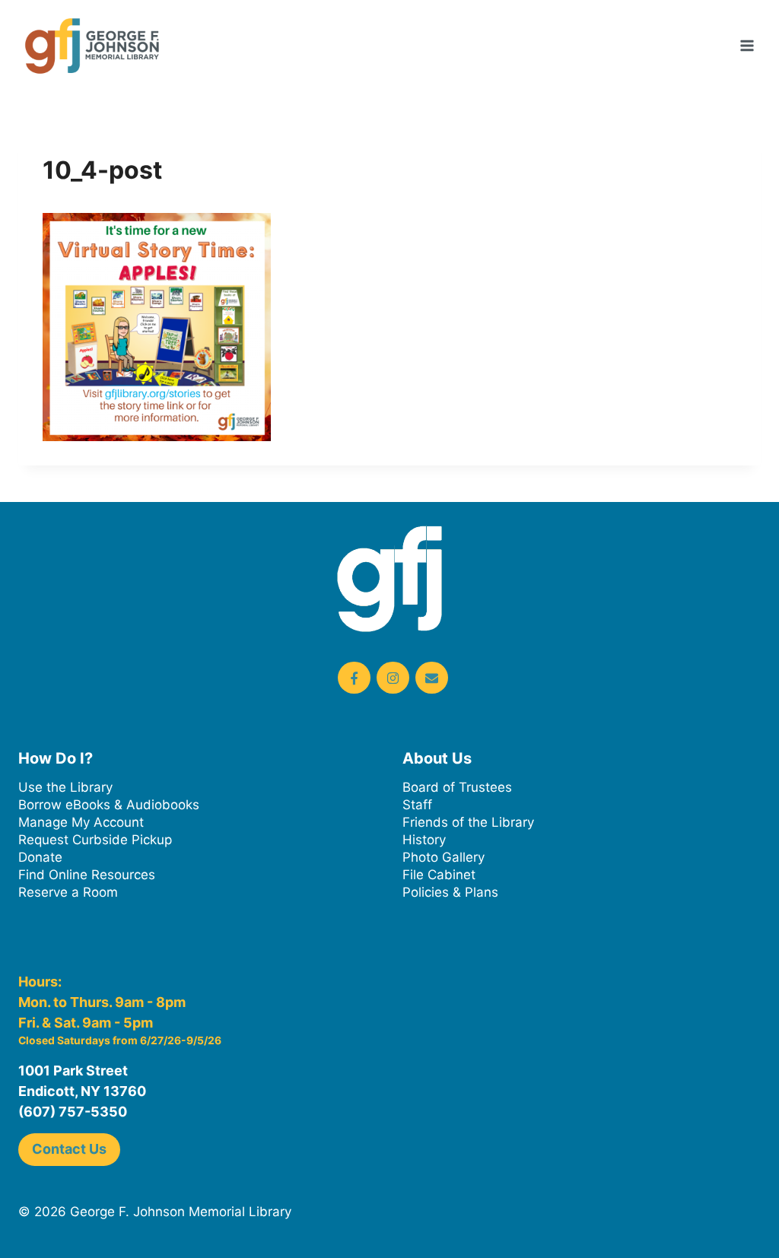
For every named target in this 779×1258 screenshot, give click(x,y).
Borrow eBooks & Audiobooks (108, 804)
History (424, 839)
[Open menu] (747, 45)
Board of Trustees (457, 787)
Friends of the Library (468, 822)
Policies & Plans (450, 892)
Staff (417, 804)
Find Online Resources (86, 874)
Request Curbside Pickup (95, 839)
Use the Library (65, 787)
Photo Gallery (443, 857)
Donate (40, 857)
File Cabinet (438, 874)
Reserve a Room (68, 892)
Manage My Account (81, 822)
